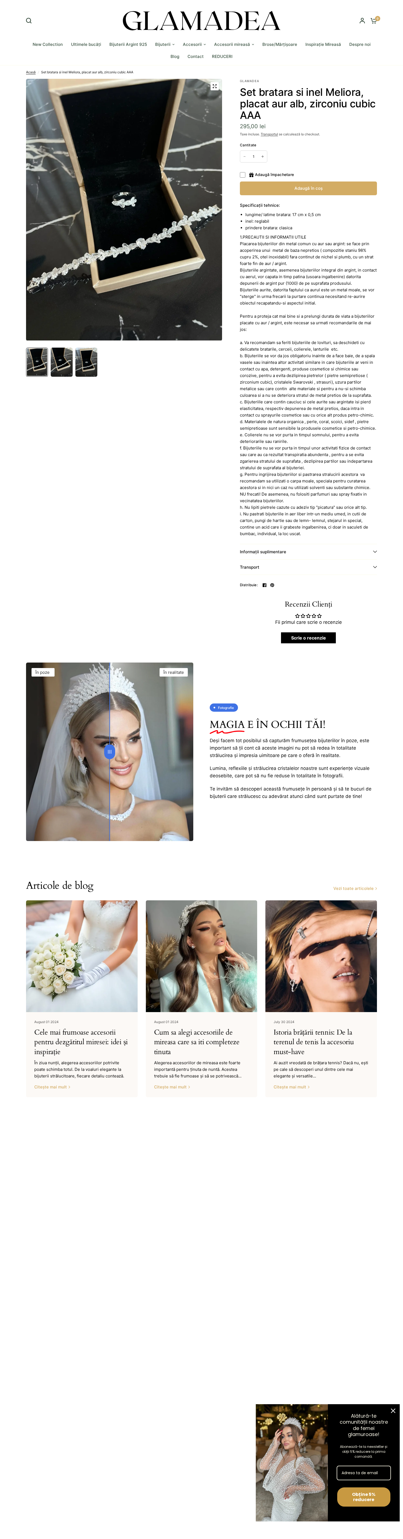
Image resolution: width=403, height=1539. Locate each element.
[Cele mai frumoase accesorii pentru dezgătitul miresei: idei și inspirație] (82, 956)
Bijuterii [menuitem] (163, 44)
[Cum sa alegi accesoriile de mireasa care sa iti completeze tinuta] (201, 956)
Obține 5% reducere (363, 1497)
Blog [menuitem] (175, 56)
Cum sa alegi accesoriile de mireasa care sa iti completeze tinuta (197, 1042)
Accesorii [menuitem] (192, 44)
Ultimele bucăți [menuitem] (86, 44)
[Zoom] (215, 86)
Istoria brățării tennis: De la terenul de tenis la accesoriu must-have (314, 1042)
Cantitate (248, 145)
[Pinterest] (272, 585)
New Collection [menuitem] (48, 44)
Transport (249, 567)
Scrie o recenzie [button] (308, 638)
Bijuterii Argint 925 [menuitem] (128, 44)
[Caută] (30, 20)
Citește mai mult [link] (50, 1087)
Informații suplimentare (263, 551)
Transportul (269, 134)
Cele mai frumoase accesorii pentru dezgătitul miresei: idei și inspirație (81, 1042)
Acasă (31, 72)
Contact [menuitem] (196, 56)
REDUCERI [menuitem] (222, 56)
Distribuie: (249, 585)
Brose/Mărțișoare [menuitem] (279, 44)
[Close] (393, 1410)
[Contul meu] (362, 20)
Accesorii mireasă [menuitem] (232, 44)
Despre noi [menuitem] (360, 44)
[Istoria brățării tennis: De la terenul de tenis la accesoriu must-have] (321, 956)
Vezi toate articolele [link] (353, 888)
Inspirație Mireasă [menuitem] (323, 44)
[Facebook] (264, 585)
